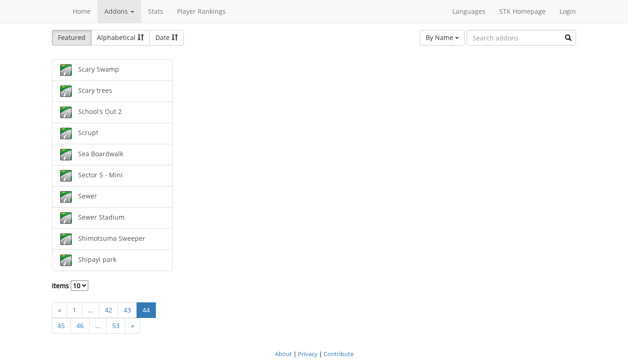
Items (61, 285)
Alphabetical (117, 37)
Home (82, 11)
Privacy (308, 354)
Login (567, 11)
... (90, 310)
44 (146, 310)
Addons (117, 11)
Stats (155, 11)
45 (61, 325)
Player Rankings (201, 11)
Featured (72, 37)
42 (108, 310)
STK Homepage (522, 11)
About (283, 354)
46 (80, 325)
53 (116, 325)
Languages (468, 11)
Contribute (339, 354)
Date (163, 37)
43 (127, 310)
